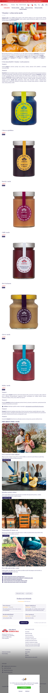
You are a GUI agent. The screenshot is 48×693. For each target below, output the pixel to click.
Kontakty (27, 631)
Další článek (29, 593)
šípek (27, 57)
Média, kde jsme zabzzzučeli (31, 657)
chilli (18, 56)
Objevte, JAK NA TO (7, 573)
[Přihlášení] (43, 5)
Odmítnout (27, 691)
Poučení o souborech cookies (31, 642)
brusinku (11, 56)
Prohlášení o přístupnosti (30, 639)
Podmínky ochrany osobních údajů (32, 644)
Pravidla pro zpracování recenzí (40, 622)
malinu (42, 56)
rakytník (13, 57)
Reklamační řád (28, 633)
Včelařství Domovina (8, 670)
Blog (17, 4)
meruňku (5, 57)
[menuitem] (7, 8)
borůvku (42, 55)
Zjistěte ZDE (5, 535)
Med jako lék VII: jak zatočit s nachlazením (13, 579)
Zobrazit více (24, 622)
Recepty (13, 4)
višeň (35, 57)
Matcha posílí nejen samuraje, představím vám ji (14, 576)
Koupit (3, 134)
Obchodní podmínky (29, 637)
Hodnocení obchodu (24, 598)
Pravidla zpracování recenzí (31, 640)
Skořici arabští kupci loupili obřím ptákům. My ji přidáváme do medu (18, 578)
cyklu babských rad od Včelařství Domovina (34, 406)
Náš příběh (27, 652)
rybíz (20, 57)
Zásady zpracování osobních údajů (32, 645)
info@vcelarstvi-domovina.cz (10, 666)
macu (34, 56)
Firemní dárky (5, 653)
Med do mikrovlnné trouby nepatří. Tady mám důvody (15, 582)
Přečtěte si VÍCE (6, 460)
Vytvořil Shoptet (42, 683)
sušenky (36, 683)
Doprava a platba (29, 635)
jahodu (25, 56)
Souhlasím (24, 687)
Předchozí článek (20, 593)
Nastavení (20, 691)
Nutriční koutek (22, 4)
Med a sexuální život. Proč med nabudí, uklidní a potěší (15, 580)
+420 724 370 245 (7, 668)
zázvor (42, 57)
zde (33, 684)
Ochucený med (5, 17)
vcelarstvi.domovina (8, 672)
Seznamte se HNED (7, 498)
